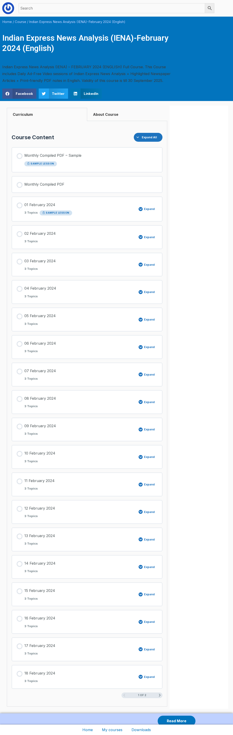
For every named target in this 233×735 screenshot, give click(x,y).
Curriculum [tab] (23, 114)
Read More (176, 721)
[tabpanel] (87, 413)
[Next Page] (159, 695)
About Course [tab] (105, 114)
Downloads (141, 729)
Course (20, 22)
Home (87, 729)
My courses (112, 729)
